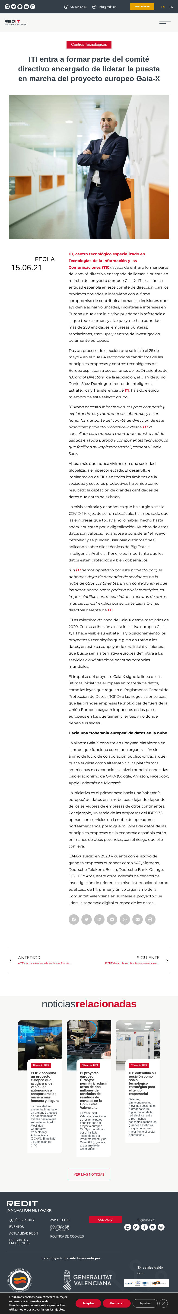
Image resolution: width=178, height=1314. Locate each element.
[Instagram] (32, 6)
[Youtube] (26, 6)
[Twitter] (13, 6)
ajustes (59, 1310)
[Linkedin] (7, 6)
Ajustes (145, 1303)
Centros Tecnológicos (89, 44)
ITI (127, 390)
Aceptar (88, 1303)
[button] (165, 22)
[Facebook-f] (144, 1227)
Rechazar (117, 1303)
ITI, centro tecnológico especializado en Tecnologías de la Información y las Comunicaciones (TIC (107, 261)
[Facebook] (19, 6)
